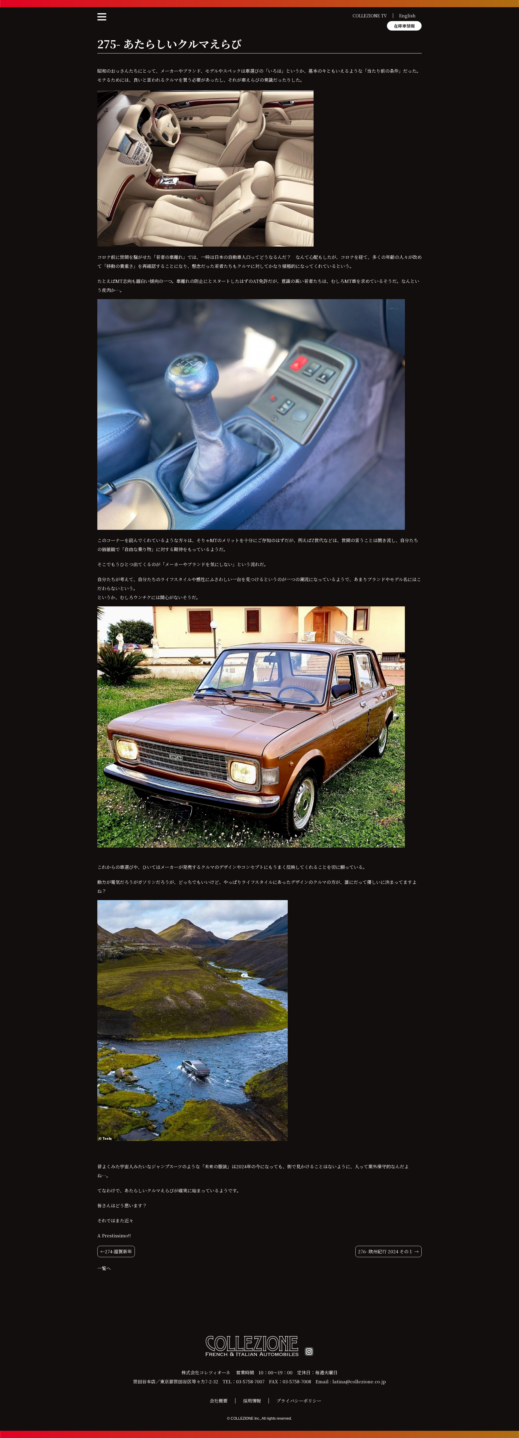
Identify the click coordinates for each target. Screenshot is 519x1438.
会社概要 (219, 1400)
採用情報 (252, 1400)
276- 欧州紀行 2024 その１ (385, 1251)
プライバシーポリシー (298, 1400)
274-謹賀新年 (118, 1251)
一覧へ (104, 1268)
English (407, 15)
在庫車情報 (404, 26)
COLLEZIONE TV (370, 15)
